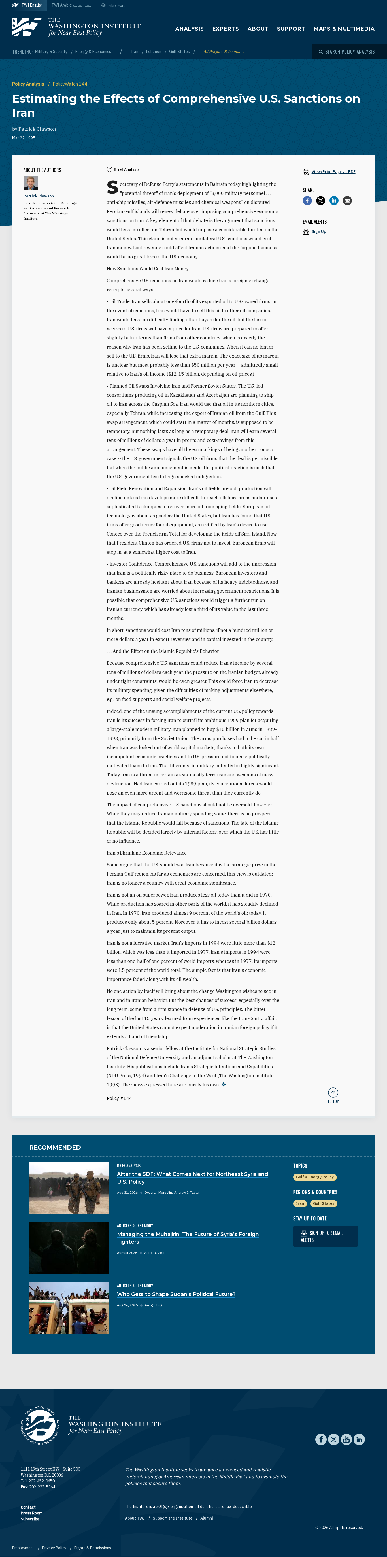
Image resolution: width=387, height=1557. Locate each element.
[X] (320, 200)
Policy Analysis (28, 84)
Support (291, 29)
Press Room (31, 1513)
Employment (23, 1547)
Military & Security (51, 51)
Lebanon (154, 51)
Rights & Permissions (92, 1547)
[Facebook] (307, 200)
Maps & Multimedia (344, 29)
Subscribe (30, 1519)
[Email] (347, 200)
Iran (135, 51)
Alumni (206, 1518)
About (258, 29)
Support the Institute (173, 1518)
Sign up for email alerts (322, 1236)
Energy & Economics (93, 51)
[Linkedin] (334, 200)
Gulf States (180, 51)
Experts (225, 29)
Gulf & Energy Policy (315, 1177)
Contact (28, 1507)
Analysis (189, 29)
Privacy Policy (54, 1547)
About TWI (135, 1518)
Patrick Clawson (37, 129)
